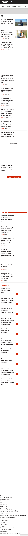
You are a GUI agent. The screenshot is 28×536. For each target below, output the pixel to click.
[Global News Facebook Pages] (11, 411)
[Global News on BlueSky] (11, 494)
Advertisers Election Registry (8, 510)
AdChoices (25, 534)
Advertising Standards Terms (8, 528)
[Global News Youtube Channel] (11, 435)
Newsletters (3, 504)
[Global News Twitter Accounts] (11, 423)
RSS (1, 503)
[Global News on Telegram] (11, 482)
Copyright (2, 522)
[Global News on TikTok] (11, 470)
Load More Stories (14, 177)
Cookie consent (4, 513)
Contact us (3, 501)
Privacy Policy (4, 520)
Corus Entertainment (5, 529)
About (1, 495)
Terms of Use (3, 524)
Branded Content (4, 499)
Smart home (3, 508)
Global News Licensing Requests (9, 511)
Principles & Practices (6, 497)
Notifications (3, 506)
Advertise (2, 526)
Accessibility (3, 531)
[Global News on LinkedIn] (11, 458)
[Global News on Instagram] (11, 447)
